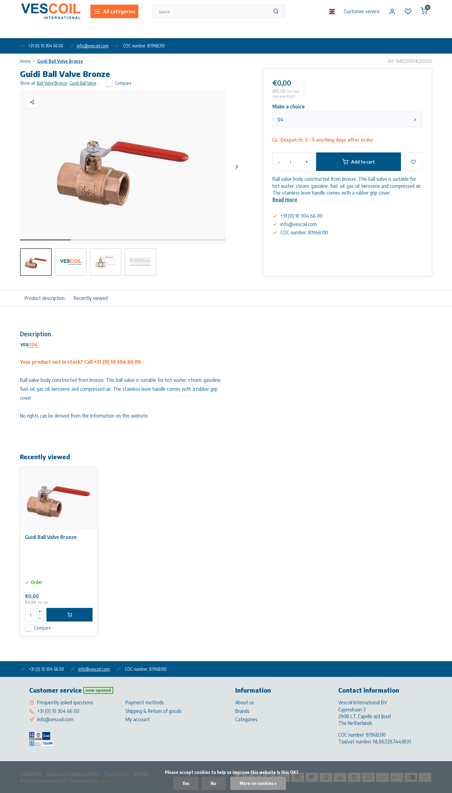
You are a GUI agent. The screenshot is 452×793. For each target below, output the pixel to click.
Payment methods (144, 702)
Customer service (361, 11)
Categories (246, 719)
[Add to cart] (69, 614)
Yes (185, 783)
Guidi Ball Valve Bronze (60, 61)
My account (137, 719)
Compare (123, 83)
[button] (236, 166)
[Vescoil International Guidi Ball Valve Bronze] (58, 498)
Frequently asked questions (65, 702)
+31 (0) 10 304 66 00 (58, 711)
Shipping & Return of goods (153, 711)
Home (25, 61)
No (213, 783)
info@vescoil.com (93, 45)
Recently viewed (91, 298)
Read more (284, 199)
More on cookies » (258, 783)
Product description (45, 298)
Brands (242, 711)
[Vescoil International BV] (50, 11)
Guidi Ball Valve (82, 83)
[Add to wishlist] (88, 477)
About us (27, 30)
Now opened (98, 690)
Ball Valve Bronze (52, 83)
